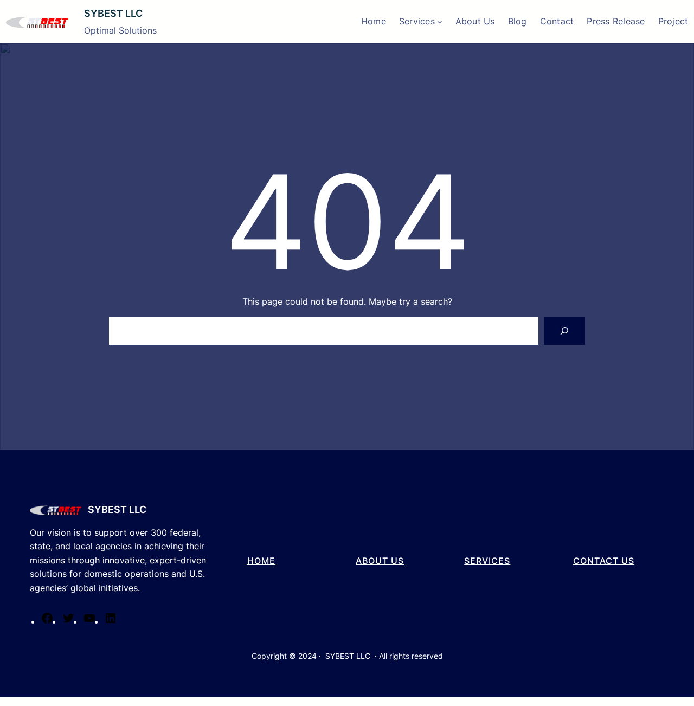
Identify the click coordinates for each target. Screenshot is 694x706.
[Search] (564, 331)
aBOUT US (380, 560)
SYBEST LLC (113, 13)
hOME (261, 560)
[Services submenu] (439, 21)
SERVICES (487, 560)
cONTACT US (603, 560)
